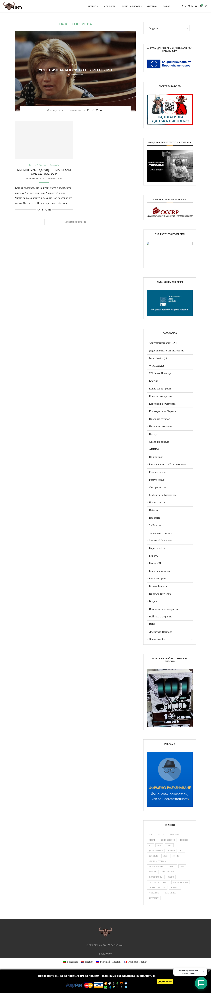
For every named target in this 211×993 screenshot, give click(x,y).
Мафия (176, 856)
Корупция (153, 856)
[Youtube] (196, 6)
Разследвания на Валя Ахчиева (167, 464)
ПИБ (182, 866)
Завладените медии (160, 532)
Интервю (151, 6)
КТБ (181, 851)
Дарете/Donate (165, 981)
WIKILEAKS (157, 365)
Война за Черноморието (163, 608)
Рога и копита (157, 472)
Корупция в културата (162, 403)
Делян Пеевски (156, 851)
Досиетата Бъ (157, 639)
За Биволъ (155, 525)
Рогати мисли (157, 479)
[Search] (206, 6)
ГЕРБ (159, 845)
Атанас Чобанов (75, 75)
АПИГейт (154, 449)
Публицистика (155, 877)
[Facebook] (182, 6)
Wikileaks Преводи (160, 373)
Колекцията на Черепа (162, 411)
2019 (150, 835)
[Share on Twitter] (97, 110)
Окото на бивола (131, 6)
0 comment (76, 110)
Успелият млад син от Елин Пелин (75, 70)
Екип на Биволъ (33, 178)
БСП (186, 835)
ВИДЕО (153, 624)
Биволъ (153, 555)
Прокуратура (168, 872)
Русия (171, 877)
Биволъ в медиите (160, 570)
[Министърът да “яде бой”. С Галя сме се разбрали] (44, 140)
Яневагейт (153, 898)
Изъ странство (157, 502)
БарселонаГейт (158, 548)
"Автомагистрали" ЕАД (163, 342)
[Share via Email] (101, 110)
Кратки (153, 380)
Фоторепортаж (158, 487)
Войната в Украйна (160, 616)
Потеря (92, 6)
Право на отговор (159, 418)
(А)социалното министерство (166, 350)
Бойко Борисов (168, 840)
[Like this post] (88, 110)
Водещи (153, 601)
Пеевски (152, 872)
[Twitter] (185, 6)
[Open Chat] (201, 983)
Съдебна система (157, 888)
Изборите (154, 517)
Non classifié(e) (158, 358)
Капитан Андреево (160, 396)
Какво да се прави (160, 388)
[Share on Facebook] (93, 110)
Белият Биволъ (158, 586)
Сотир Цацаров (180, 882)
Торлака (175, 888)
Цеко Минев (170, 893)
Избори (153, 510)
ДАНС (169, 845)
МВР (165, 856)
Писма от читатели (160, 426)
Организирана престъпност (162, 866)
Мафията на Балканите (163, 494)
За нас (166, 6)
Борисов (184, 840)
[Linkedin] (192, 6)
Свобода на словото (158, 882)
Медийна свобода (157, 861)
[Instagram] (189, 6)
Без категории (157, 578)
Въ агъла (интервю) (160, 593)
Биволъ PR (155, 563)
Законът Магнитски (161, 540)
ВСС (150, 845)
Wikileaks (174, 835)
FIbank (161, 835)
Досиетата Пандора (160, 631)
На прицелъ (109, 6)
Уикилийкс (154, 893)
